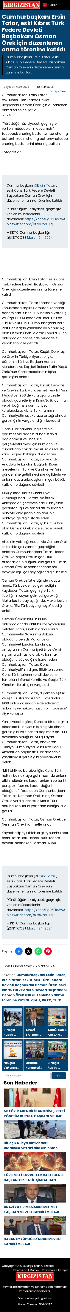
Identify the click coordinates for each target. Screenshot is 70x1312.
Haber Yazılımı (27, 1304)
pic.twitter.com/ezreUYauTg (30, 224)
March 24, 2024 (40, 237)
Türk (57, 1000)
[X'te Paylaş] (28, 951)
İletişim (63, 1270)
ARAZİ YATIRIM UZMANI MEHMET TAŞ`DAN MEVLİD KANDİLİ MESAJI (31, 1209)
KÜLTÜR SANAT (46, 87)
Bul (58, 1075)
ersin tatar (11, 980)
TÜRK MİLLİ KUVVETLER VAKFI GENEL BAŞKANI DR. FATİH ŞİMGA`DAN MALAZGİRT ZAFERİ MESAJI (34, 1177)
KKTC (46, 1000)
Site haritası (26, 1298)
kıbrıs (35, 1000)
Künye (34, 1270)
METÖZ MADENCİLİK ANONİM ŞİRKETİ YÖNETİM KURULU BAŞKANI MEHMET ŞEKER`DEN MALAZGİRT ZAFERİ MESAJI (34, 1114)
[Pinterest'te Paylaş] (48, 951)
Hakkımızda (19, 1270)
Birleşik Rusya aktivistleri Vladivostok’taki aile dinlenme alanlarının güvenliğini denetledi (32, 1145)
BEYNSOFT (45, 1304)
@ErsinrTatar (44, 185)
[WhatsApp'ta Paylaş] (38, 951)
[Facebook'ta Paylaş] (19, 951)
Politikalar (48, 1270)
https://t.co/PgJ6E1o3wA (45, 219)
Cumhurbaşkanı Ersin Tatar (40, 975)
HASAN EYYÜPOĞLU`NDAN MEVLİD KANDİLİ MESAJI (32, 1241)
